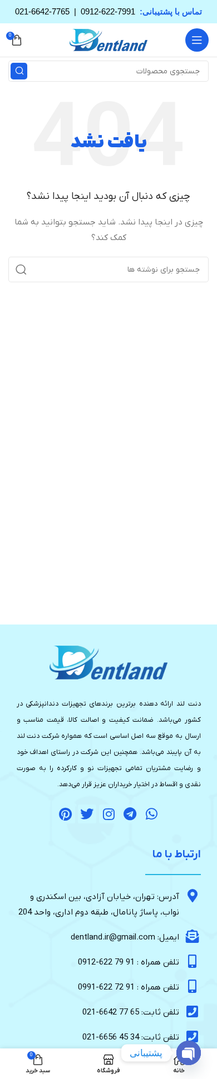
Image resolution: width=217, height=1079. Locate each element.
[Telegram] (130, 814)
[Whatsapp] (151, 814)
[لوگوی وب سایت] (108, 40)
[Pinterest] (65, 814)
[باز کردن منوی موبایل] (197, 40)
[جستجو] (19, 71)
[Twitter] (87, 814)
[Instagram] (108, 814)
